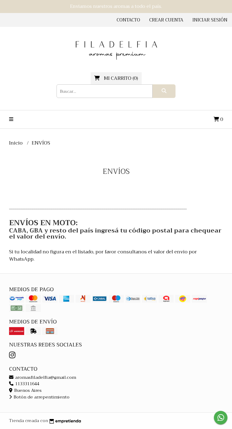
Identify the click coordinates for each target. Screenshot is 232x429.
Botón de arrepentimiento (40, 397)
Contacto (128, 20)
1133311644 (26, 384)
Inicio (16, 143)
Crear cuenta (166, 20)
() (121, 78)
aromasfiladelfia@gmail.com (45, 377)
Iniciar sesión (209, 20)
